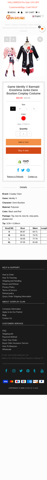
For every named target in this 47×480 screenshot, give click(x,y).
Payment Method (9, 337)
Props (3, 444)
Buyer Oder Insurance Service (15, 343)
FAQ (4, 331)
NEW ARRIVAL (7, 410)
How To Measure (9, 346)
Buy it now (23, 150)
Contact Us (7, 318)
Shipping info (7, 334)
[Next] (13, 39)
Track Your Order (9, 340)
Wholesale (6, 349)
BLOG (4, 450)
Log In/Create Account (13, 461)
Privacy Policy (8, 287)
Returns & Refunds (15, 176)
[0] (42, 29)
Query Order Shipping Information (16, 296)
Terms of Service (9, 290)
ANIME (4, 421)
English (37, 16)
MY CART (32, 12)
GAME (4, 427)
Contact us (32, 176)
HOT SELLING (7, 415)
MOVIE (4, 432)
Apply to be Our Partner (12, 312)
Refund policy (8, 293)
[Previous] (7, 39)
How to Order (8, 275)
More (3, 455)
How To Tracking (9, 278)
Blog (4, 315)
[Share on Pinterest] (28, 171)
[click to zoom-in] (40, 39)
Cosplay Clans (31, 388)
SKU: (19, 124)
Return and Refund (10, 284)
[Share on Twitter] (23, 171)
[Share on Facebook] (18, 171)
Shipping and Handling (11, 281)
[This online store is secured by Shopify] (23, 164)
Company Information (11, 309)
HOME (4, 404)
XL (34, 109)
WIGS (4, 438)
